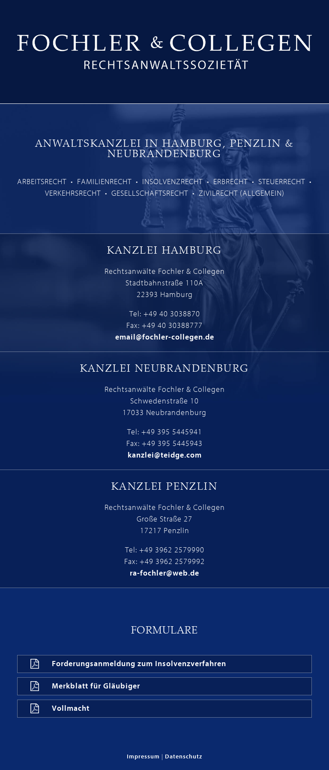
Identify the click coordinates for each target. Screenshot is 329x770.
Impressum (143, 756)
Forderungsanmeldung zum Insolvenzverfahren (139, 663)
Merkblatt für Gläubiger (96, 686)
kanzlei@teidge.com (165, 455)
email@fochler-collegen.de (164, 337)
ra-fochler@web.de (164, 573)
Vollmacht (71, 708)
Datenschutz (183, 756)
